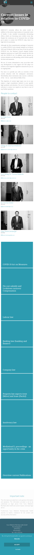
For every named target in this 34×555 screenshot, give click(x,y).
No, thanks (17, 549)
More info (17, 538)
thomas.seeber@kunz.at (8, 206)
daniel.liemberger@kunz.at (8, 235)
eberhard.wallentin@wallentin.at (10, 149)
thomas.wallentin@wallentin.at (9, 178)
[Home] (5, 2)
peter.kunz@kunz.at (7, 121)
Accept (17, 544)
